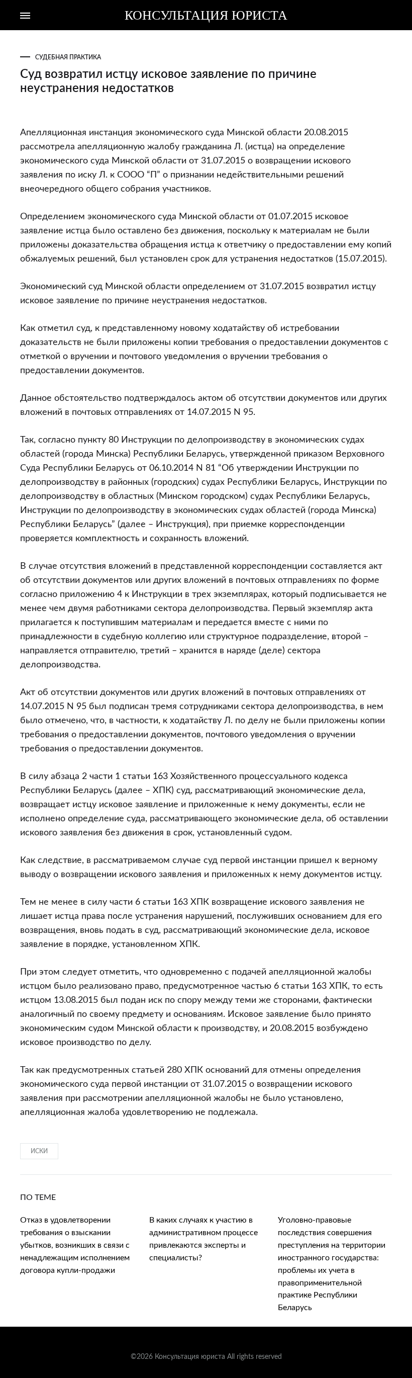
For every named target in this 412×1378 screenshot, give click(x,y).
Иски (39, 1151)
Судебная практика (68, 57)
